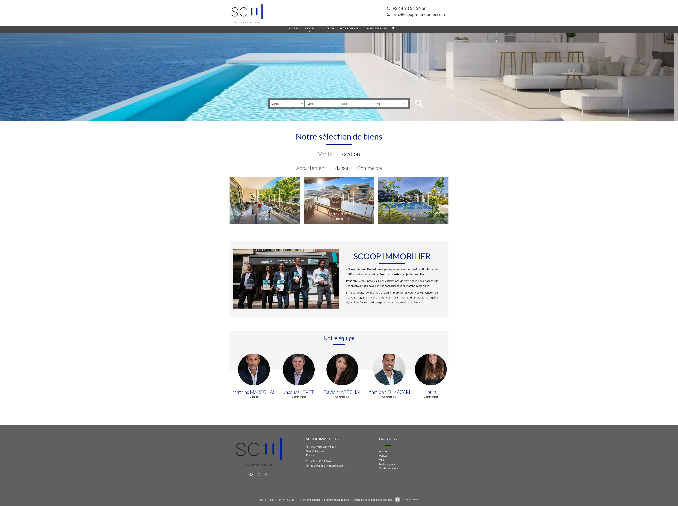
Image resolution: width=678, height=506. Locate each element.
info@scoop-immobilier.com (418, 14)
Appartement (311, 168)
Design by (410, 499)
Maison (341, 168)
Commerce (369, 168)
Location (350, 153)
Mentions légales (310, 499)
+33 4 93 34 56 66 (409, 8)
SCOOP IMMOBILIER (323, 439)
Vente (325, 153)
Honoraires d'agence (336, 499)
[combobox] (287, 103)
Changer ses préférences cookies (372, 499)
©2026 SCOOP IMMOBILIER (277, 499)
